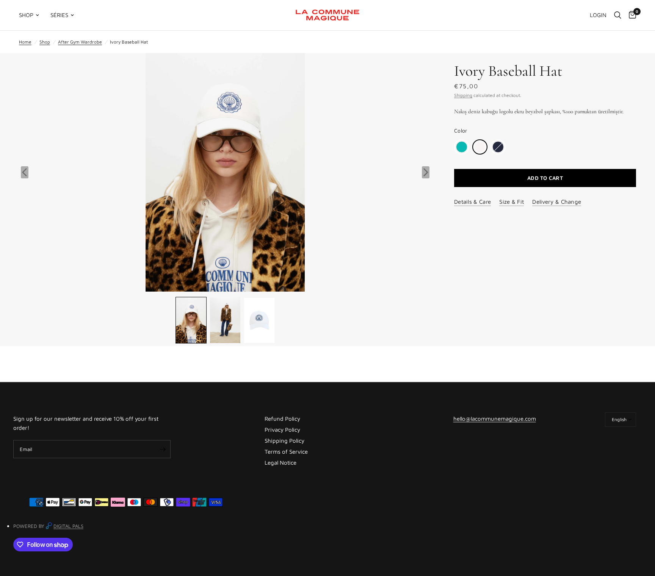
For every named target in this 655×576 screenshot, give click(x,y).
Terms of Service (286, 451)
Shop (44, 42)
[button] (191, 320)
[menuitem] (32, 15)
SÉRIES (59, 15)
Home (25, 42)
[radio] (461, 147)
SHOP (26, 15)
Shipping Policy (284, 440)
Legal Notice (280, 462)
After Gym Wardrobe (80, 42)
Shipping (463, 95)
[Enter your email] (163, 449)
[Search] (617, 15)
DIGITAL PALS (68, 526)
